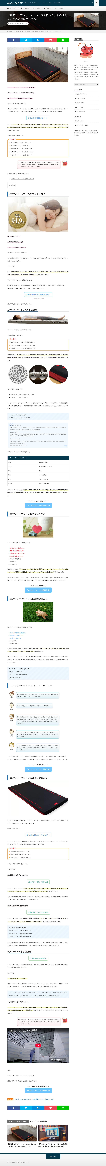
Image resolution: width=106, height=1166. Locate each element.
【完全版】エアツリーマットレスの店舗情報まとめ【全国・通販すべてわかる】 (52, 1145)
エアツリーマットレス (22, 23)
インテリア (48, 8)
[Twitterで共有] (26, 40)
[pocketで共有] (50, 40)
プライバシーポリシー (83, 125)
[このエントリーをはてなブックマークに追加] (38, 40)
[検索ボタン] (97, 84)
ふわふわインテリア (26, 1162)
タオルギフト (37, 8)
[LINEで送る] (63, 40)
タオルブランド (26, 8)
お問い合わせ (80, 121)
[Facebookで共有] (13, 40)
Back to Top (53, 1156)
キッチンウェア (59, 8)
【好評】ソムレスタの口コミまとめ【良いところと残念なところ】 (34, 1099)
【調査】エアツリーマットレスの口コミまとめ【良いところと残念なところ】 (22, 1145)
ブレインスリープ (13, 8)
